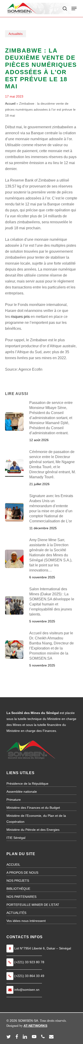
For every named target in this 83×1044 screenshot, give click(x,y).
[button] (74, 8)
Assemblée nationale (21, 791)
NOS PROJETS (17, 880)
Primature (13, 799)
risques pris (20, 317)
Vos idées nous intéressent (26, 921)
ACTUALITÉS (16, 913)
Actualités (16, 34)
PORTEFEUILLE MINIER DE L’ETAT (32, 905)
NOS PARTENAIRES (21, 896)
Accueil (10, 103)
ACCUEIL (13, 864)
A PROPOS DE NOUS (22, 872)
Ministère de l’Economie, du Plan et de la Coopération (36, 818)
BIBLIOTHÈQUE (18, 888)
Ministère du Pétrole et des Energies (32, 829)
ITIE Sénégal (15, 838)
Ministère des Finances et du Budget (33, 807)
